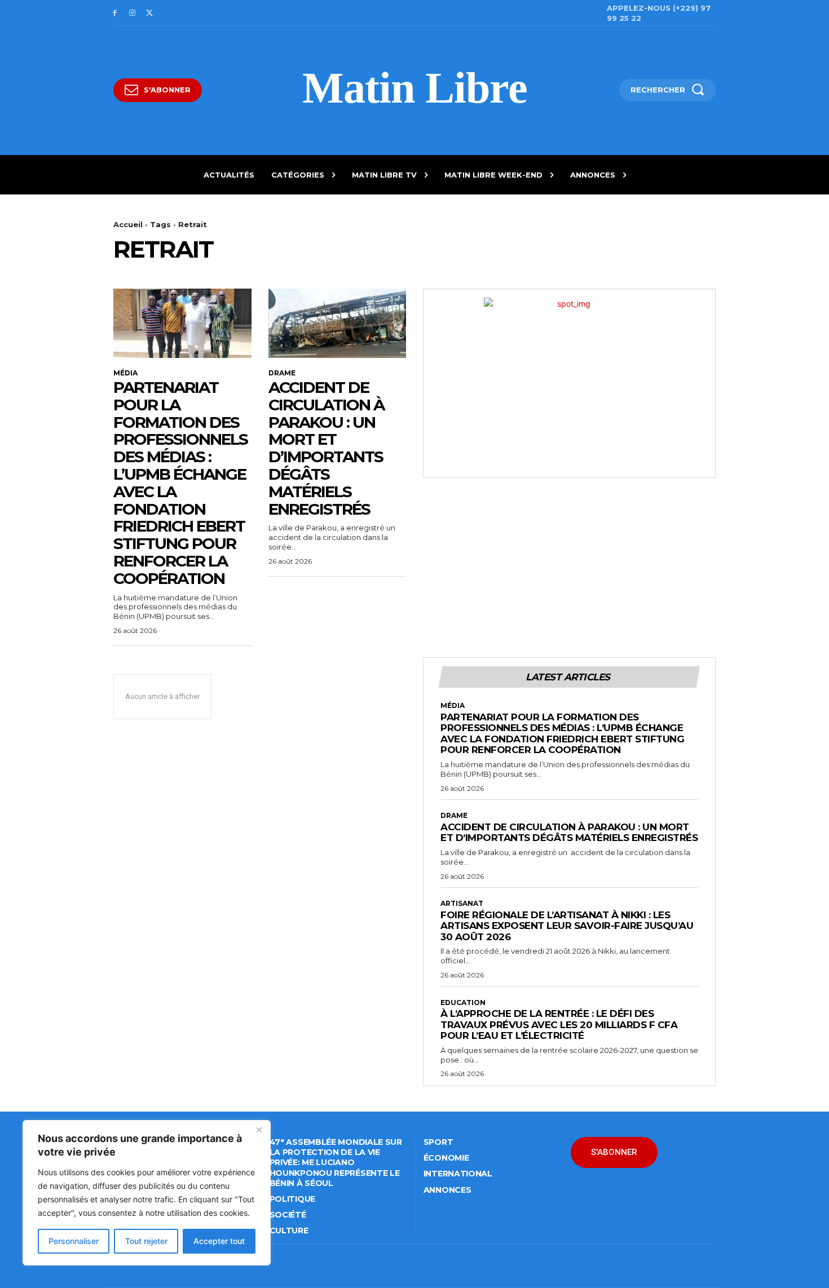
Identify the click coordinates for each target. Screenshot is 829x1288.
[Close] (259, 1129)
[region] (147, 1192)
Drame (282, 373)
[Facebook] (115, 13)
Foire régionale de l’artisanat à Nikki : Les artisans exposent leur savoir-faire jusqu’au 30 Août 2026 (566, 925)
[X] (150, 13)
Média (125, 373)
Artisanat (461, 904)
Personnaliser (73, 1241)
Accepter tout (219, 1241)
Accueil (128, 224)
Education (463, 1003)
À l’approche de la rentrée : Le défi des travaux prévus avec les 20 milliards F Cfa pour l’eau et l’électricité (558, 1024)
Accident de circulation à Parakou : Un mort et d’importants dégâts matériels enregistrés (326, 448)
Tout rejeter (146, 1241)
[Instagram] (132, 13)
